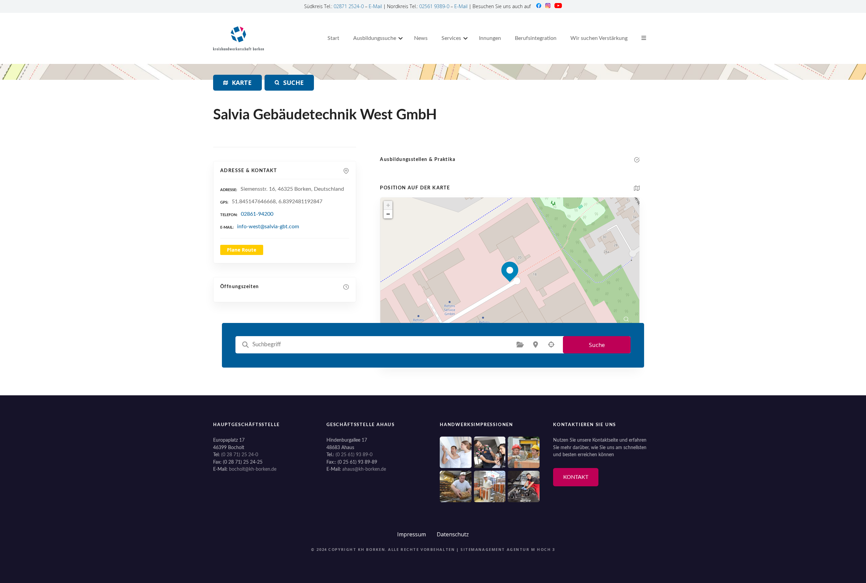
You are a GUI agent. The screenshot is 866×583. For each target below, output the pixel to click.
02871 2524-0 (349, 6)
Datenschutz (453, 534)
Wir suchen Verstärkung (599, 38)
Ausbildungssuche (374, 38)
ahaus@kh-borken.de (364, 469)
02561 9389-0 (434, 6)
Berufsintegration (535, 38)
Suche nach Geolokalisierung (551, 345)
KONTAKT (575, 477)
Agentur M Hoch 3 (531, 549)
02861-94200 (257, 214)
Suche (597, 345)
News (421, 38)
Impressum (411, 534)
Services (451, 38)
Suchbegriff (245, 345)
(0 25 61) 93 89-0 (354, 454)
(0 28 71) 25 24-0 (239, 454)
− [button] (388, 213)
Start (333, 38)
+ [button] (388, 205)
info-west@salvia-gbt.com (268, 226)
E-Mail (375, 6)
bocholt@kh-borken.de (252, 469)
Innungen (490, 38)
